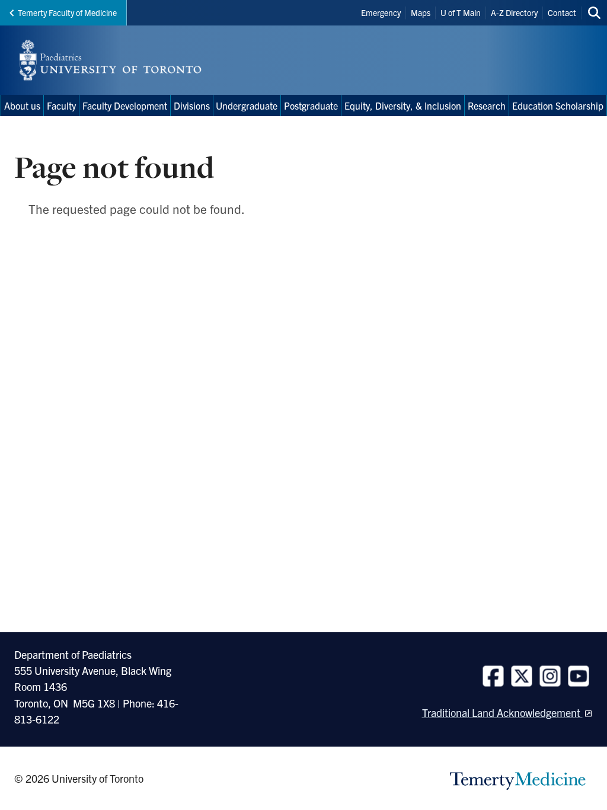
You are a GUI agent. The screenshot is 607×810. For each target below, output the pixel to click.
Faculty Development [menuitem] (124, 105)
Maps (420, 12)
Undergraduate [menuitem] (246, 105)
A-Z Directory (514, 12)
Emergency (381, 12)
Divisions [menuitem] (192, 105)
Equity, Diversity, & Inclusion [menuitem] (402, 105)
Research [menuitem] (487, 105)
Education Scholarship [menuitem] (557, 105)
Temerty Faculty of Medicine (67, 12)
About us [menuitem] (22, 105)
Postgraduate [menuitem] (311, 105)
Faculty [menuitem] (61, 105)
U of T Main (460, 12)
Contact (562, 12)
